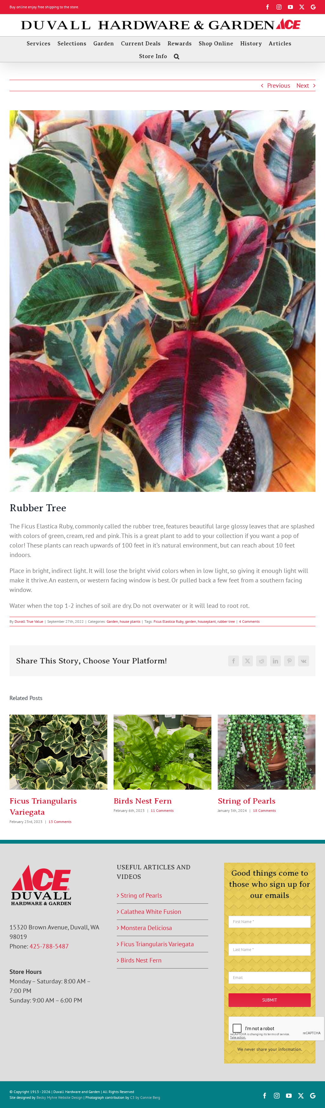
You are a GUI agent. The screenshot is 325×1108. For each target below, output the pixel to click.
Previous (278, 85)
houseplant (207, 621)
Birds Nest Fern (143, 801)
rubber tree (226, 621)
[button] (176, 55)
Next (302, 85)
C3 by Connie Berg (145, 1097)
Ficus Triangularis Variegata (157, 944)
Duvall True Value (29, 621)
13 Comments (60, 821)
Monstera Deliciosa (146, 928)
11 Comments (162, 810)
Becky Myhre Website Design (59, 1097)
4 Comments (249, 621)
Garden (112, 621)
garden (190, 621)
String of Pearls (246, 801)
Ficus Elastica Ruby (168, 621)
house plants (130, 621)
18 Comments (264, 810)
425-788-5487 (49, 946)
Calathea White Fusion (151, 911)
